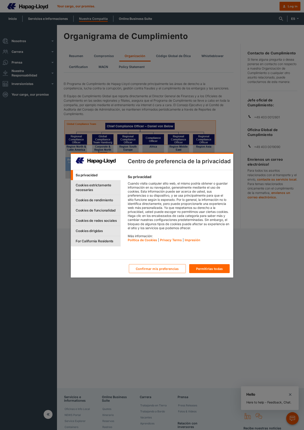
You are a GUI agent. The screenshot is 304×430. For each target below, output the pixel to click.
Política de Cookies (142, 240)
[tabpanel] (179, 210)
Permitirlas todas (209, 268)
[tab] (96, 175)
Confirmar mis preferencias (157, 268)
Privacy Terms (171, 240)
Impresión (192, 240)
